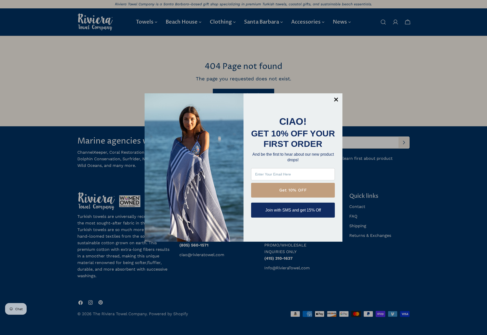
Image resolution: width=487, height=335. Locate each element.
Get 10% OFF (293, 190)
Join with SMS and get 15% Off (293, 210)
